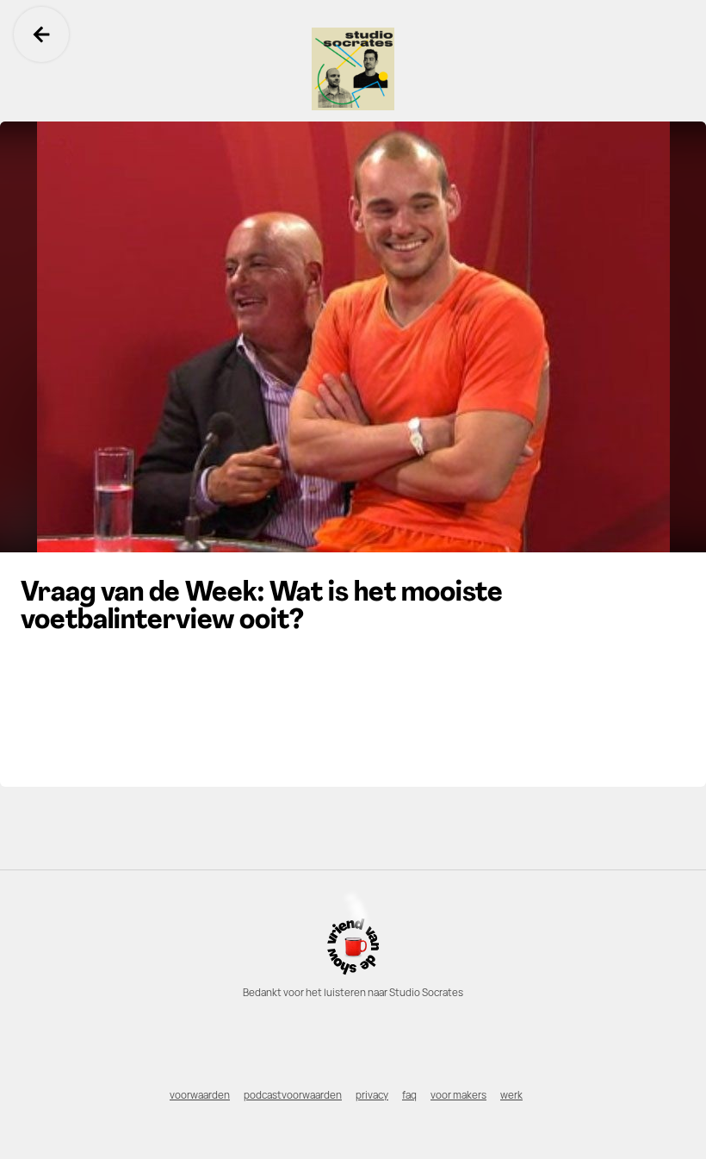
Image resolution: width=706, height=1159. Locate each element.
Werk (511, 1095)
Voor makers (458, 1095)
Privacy (372, 1095)
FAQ (409, 1095)
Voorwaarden (200, 1095)
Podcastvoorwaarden (293, 1095)
